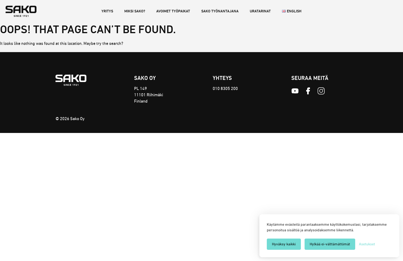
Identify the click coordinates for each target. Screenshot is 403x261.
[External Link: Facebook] (308, 91)
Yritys (107, 11)
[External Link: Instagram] (321, 91)
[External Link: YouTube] (295, 91)
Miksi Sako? (134, 11)
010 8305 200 (225, 88)
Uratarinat (260, 11)
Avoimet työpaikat (173, 11)
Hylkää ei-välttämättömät (330, 244)
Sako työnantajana (220, 11)
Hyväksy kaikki (284, 244)
